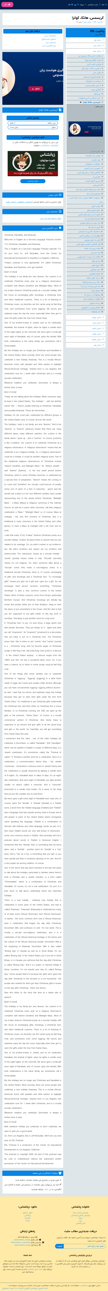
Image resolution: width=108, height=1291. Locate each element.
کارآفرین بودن (96, 89)
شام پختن (96, 185)
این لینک (47, 1189)
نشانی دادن (97, 72)
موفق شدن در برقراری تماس (89, 235)
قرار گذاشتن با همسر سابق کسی (88, 244)
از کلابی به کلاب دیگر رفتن (91, 68)
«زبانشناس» (84, 1285)
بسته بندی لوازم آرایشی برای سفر (88, 189)
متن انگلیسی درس (49, 45)
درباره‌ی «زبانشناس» (36, 1288)
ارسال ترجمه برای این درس (50, 218)
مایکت (27, 1220)
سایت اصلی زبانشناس (35, 1269)
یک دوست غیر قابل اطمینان (90, 223)
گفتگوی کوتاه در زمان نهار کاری (89, 172)
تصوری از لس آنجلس (92, 168)
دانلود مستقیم (27, 1212)
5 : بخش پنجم (98, 322)
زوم (75, 4)
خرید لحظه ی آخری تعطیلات (89, 98)
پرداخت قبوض (94, 303)
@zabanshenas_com (22, 1239)
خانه (103, 4)
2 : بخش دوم (99, 45)
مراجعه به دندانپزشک (93, 81)
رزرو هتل (97, 93)
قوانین (26, 1288)
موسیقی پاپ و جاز (93, 193)
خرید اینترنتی (95, 269)
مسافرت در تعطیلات (92, 164)
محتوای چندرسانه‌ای (48, 39)
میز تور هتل (96, 261)
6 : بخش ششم (98, 328)
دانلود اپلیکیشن (33, 181)
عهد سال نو (96, 159)
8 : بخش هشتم (98, 339)
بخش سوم (87, 22)
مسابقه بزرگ (95, 290)
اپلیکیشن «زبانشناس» (49, 145)
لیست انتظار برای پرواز (93, 60)
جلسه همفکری (94, 273)
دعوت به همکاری (8, 1288)
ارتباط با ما (19, 1288)
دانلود (6, 4)
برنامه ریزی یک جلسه (92, 248)
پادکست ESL (98, 22)
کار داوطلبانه (95, 311)
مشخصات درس (50, 35)
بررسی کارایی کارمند (93, 181)
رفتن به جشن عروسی (92, 240)
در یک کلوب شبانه (93, 278)
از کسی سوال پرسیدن (93, 85)
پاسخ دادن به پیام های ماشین (89, 214)
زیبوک (82, 4)
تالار (69, 4)
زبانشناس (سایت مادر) (80, 1212)
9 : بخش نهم (99, 345)
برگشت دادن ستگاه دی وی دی (89, 55)
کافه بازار (27, 1218)
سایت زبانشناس (93, 4)
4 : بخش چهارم (98, 317)
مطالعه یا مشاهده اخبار (91, 299)
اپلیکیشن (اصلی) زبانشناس (80, 1215)
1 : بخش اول (99, 40)
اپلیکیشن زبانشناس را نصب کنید (19, 202)
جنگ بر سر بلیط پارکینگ (91, 282)
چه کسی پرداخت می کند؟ (90, 286)
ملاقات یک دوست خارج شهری (88, 256)
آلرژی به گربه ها (94, 227)
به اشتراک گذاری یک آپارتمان (89, 231)
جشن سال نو (95, 151)
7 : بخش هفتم (98, 333)
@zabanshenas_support (20, 1242)
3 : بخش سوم (98, 51)
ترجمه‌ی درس (51, 42)
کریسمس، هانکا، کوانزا (91, 102)
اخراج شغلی (95, 265)
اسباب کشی (96, 206)
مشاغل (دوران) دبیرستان (92, 76)
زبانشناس (27, 1215)
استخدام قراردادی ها (92, 218)
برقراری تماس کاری (94, 64)
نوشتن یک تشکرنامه (92, 155)
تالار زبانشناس (80, 1223)
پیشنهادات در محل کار (92, 294)
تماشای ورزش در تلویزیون (91, 307)
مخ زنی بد (96, 176)
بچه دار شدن (95, 252)
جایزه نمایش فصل (93, 210)
